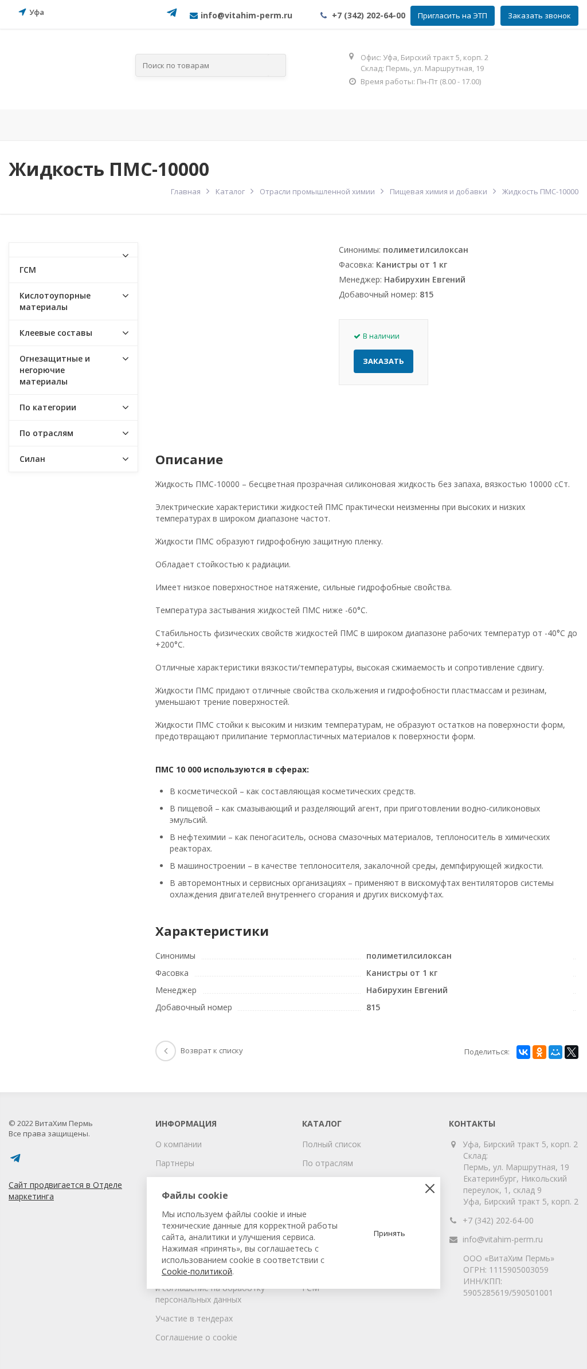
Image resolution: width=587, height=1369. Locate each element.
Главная (28, 125)
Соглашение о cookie (196, 1337)
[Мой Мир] (555, 1052)
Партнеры (174, 1163)
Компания (90, 125)
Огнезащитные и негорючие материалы (54, 370)
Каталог (230, 191)
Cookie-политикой (197, 1271)
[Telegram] (172, 16)
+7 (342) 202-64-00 (368, 15)
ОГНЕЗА (353, 125)
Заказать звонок (539, 15)
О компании (178, 1144)
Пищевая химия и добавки (438, 191)
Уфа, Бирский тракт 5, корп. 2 (520, 1144)
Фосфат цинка (424, 125)
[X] (571, 1052)
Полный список (331, 1144)
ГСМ (27, 269)
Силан (32, 458)
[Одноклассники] (539, 1052)
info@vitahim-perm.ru (503, 1239)
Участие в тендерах (194, 1318)
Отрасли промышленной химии (317, 191)
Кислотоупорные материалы (55, 301)
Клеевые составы (55, 332)
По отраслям (174, 125)
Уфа (36, 12)
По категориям (270, 125)
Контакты (500, 125)
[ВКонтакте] (523, 1052)
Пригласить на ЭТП (452, 15)
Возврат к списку (212, 1050)
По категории (47, 407)
